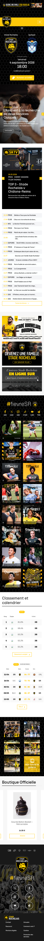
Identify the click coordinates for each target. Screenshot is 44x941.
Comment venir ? (29, 926)
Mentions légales (11, 930)
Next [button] (43, 114)
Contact (8, 922)
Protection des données (28, 935)
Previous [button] (1, 114)
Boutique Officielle (19, 782)
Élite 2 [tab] (22, 611)
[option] (22, 114)
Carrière (26, 930)
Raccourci (9, 926)
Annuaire (26, 922)
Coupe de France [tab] (25, 664)
